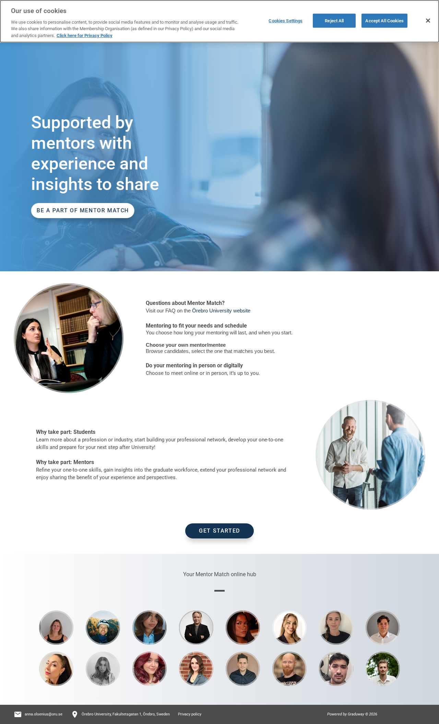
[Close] (428, 20)
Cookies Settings (285, 20)
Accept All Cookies (384, 20)
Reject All (334, 20)
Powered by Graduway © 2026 (352, 714)
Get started (219, 530)
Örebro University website (221, 310)
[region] (219, 21)
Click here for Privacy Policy (84, 35)
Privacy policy (189, 714)
